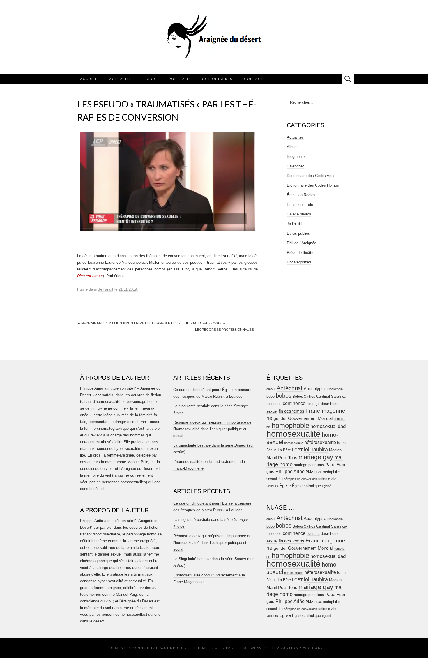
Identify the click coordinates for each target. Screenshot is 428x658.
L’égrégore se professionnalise (226, 329)
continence (294, 403)
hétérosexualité (320, 442)
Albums (293, 147)
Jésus (271, 450)
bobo (270, 396)
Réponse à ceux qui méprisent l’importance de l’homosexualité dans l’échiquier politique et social (212, 429)
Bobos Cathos (304, 397)
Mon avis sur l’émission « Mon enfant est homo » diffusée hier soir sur (151, 323)
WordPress (173, 648)
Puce (318, 472)
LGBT (297, 450)
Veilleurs (272, 486)
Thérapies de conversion (299, 479)
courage (313, 404)
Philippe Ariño (290, 471)
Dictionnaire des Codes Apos (311, 176)
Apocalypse (315, 388)
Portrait (179, 79)
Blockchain (335, 389)
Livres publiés (298, 233)
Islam (341, 443)
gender (280, 418)
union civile (327, 479)
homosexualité (293, 433)
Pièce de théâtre (300, 252)
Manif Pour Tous (281, 457)
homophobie (290, 425)
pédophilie (331, 472)
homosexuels (293, 443)
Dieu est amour (90, 276)
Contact (253, 79)
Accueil (89, 79)
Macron (335, 450)
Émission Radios (301, 195)
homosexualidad (328, 426)
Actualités (121, 79)
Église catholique (306, 486)
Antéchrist (290, 388)
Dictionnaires (216, 79)
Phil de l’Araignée (301, 243)
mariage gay (315, 457)
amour (270, 389)
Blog (151, 79)
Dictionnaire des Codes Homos (313, 185)
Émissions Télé (300, 204)
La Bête (284, 450)
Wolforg (313, 648)
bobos (283, 395)
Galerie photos (299, 214)
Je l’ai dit (105, 289)
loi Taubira (316, 449)
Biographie (296, 156)
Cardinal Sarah (328, 396)
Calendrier (295, 166)
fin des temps (291, 410)
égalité (326, 486)
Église (285, 485)
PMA (309, 472)
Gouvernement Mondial (310, 418)
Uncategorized (299, 262)
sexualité (273, 479)
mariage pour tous (309, 465)
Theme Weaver (251, 648)
